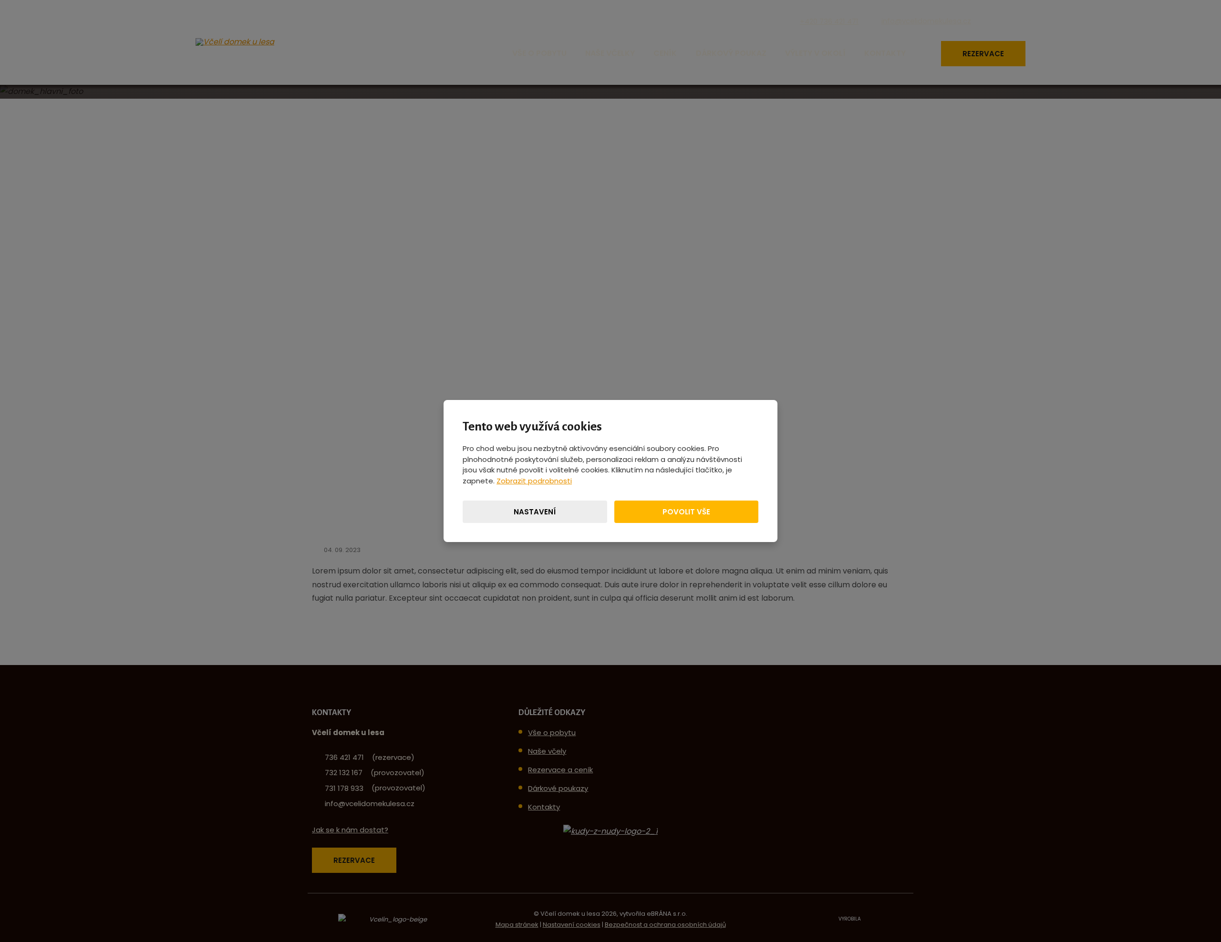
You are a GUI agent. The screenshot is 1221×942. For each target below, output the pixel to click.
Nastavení (535, 512)
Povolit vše (686, 512)
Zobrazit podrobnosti (534, 481)
